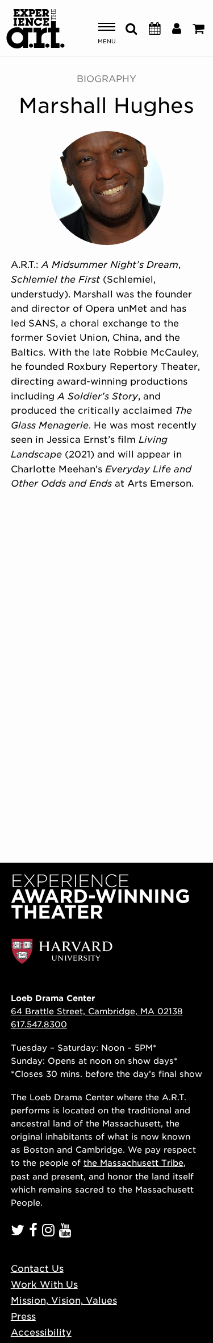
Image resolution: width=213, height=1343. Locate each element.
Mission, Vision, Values (64, 1300)
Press (23, 1316)
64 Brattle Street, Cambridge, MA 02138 (97, 1011)
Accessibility (41, 1332)
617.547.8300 (39, 1024)
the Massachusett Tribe (133, 1163)
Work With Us (44, 1284)
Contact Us (37, 1268)
